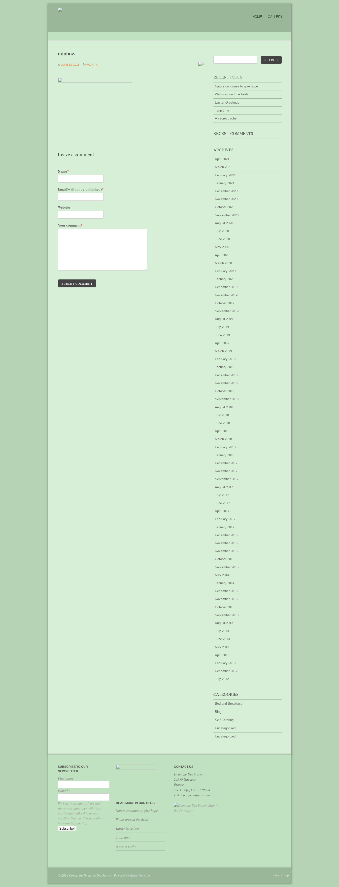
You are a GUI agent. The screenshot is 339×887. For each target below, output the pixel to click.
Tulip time (222, 110)
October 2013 (224, 607)
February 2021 (225, 175)
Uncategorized (225, 736)
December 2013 (226, 591)
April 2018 (222, 431)
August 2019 (224, 319)
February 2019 (225, 359)
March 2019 (223, 351)
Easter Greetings (227, 102)
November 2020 (226, 199)
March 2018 (223, 439)
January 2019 (224, 367)
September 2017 (226, 479)
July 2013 (222, 631)
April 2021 (222, 159)
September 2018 (226, 399)
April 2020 (222, 255)
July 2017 (222, 495)
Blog (218, 712)
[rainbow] (95, 81)
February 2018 (225, 447)
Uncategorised (225, 728)
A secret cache (226, 118)
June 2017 (222, 503)
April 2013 (222, 655)
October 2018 (224, 391)
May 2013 (222, 647)
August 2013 (224, 623)
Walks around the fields (232, 94)
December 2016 (226, 535)
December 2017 (226, 463)
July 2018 (222, 415)
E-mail (64, 790)
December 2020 (226, 191)
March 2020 (223, 263)
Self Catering (224, 720)
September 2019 (226, 311)
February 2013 (225, 663)
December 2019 (226, 287)
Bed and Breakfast (228, 703)
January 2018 (224, 455)
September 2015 (226, 567)
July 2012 (222, 679)
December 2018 (226, 375)
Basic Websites (140, 875)
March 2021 (223, 167)
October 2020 (224, 207)
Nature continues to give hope (236, 86)
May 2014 (222, 575)
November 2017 (226, 471)
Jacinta (92, 64)
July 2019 (222, 327)
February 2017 (225, 519)
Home (257, 17)
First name (65, 778)
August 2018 (224, 407)
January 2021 (224, 183)
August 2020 (224, 223)
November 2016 (226, 543)
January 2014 (224, 583)
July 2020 (222, 231)
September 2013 (226, 615)
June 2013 (222, 639)
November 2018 (226, 383)
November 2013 (226, 599)
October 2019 (224, 303)
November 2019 (226, 295)
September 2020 (226, 215)
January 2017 (224, 527)
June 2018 (222, 423)
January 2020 (224, 279)
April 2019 (222, 343)
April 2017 (222, 511)
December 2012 (226, 671)
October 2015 (224, 559)
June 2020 (222, 239)
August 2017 (224, 487)
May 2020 (222, 247)
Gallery (275, 17)
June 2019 (222, 335)
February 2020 (225, 271)
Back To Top (280, 875)
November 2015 (226, 551)
